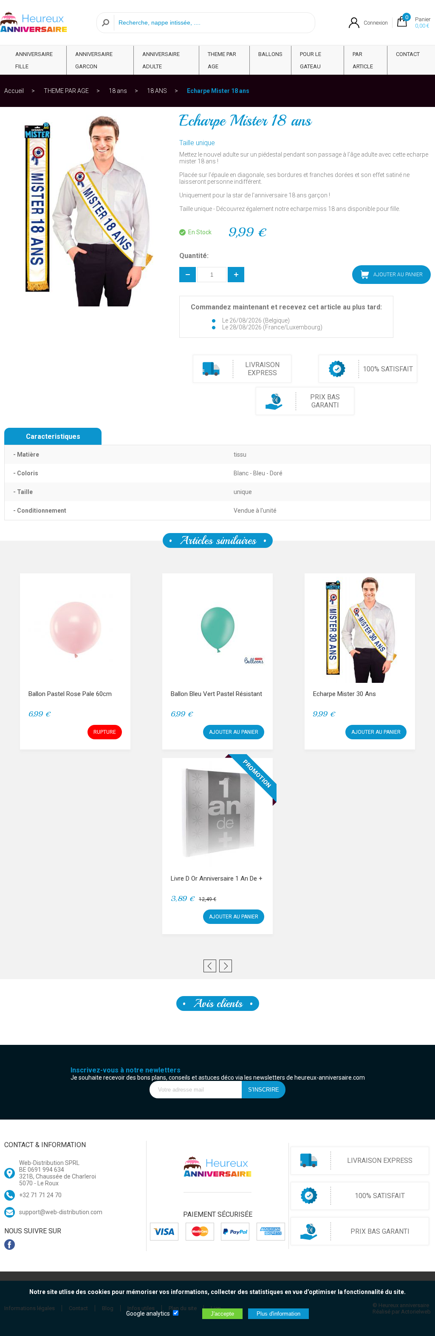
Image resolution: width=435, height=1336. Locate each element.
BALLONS (270, 54)
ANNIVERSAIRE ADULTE (161, 60)
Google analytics (148, 1313)
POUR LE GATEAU (310, 60)
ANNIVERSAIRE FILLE (34, 60)
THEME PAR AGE (222, 60)
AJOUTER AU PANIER (233, 732)
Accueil (14, 90)
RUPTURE (104, 732)
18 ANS (157, 90)
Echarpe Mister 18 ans (218, 90)
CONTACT (408, 54)
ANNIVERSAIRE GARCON (94, 60)
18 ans (118, 90)
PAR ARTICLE (363, 60)
